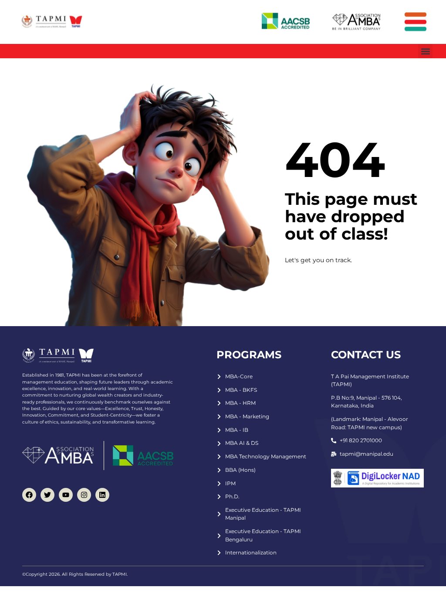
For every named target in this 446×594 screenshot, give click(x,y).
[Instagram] (84, 495)
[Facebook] (29, 495)
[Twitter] (47, 495)
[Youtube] (66, 495)
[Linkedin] (102, 495)
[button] (425, 51)
